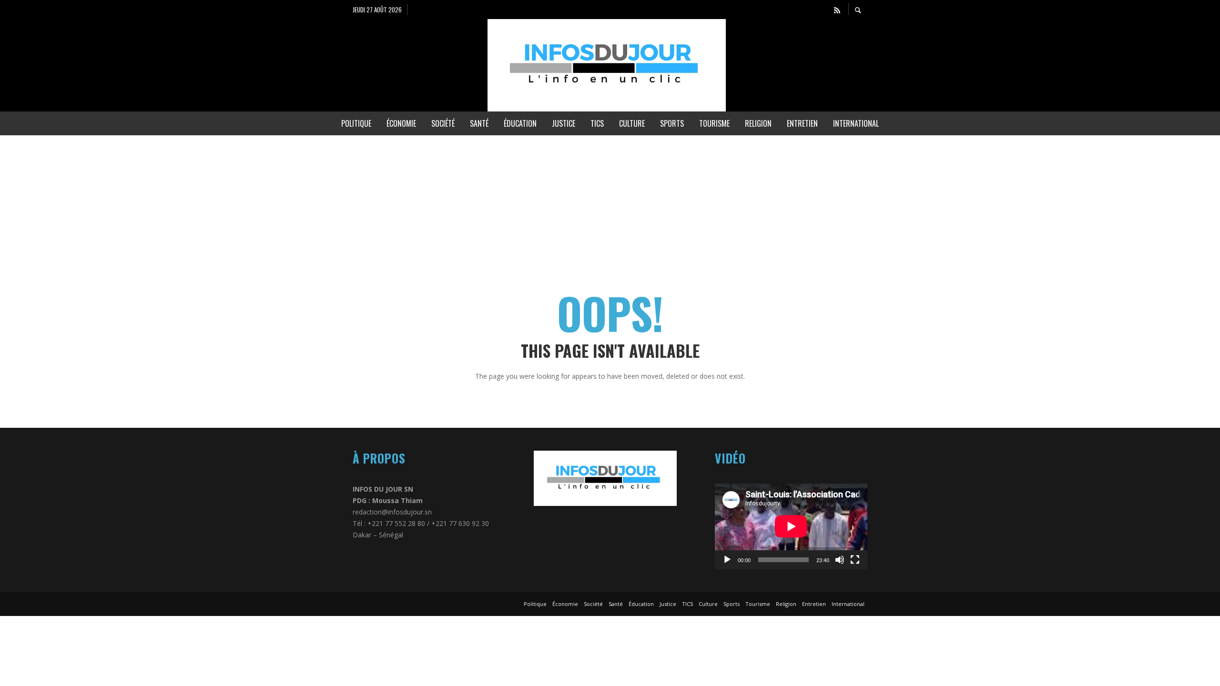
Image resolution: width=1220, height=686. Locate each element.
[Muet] (839, 560)
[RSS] (837, 9)
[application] (791, 526)
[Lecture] (727, 560)
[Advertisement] (286, 202)
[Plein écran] (855, 560)
